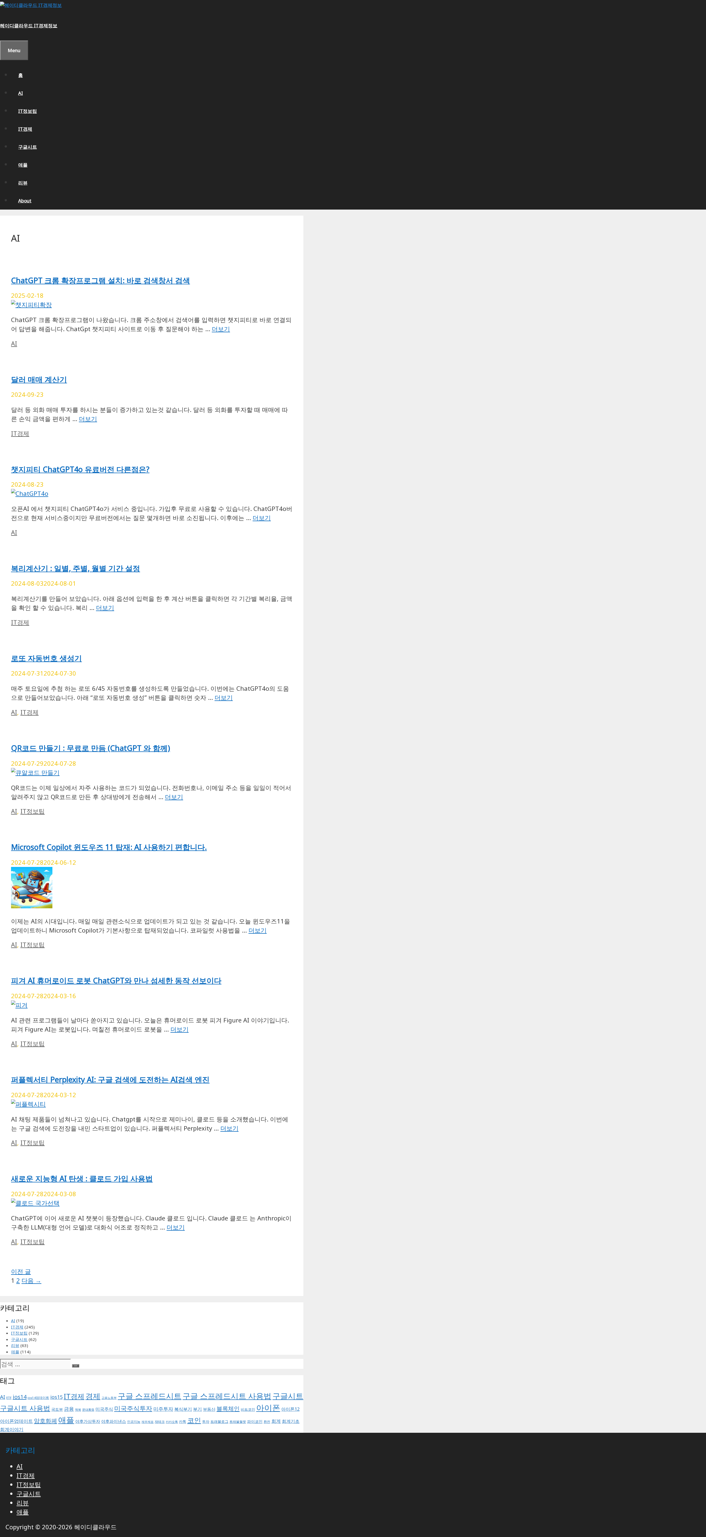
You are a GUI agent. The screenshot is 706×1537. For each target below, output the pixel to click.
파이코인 (255, 1421)
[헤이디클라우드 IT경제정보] (31, 5)
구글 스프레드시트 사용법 (227, 1396)
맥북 (78, 1410)
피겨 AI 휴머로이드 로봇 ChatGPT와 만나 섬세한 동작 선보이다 (116, 980)
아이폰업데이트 (16, 1421)
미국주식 (104, 1409)
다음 (31, 1280)
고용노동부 (109, 1398)
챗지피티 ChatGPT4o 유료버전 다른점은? (80, 469)
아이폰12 (290, 1409)
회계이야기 (11, 1429)
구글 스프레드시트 (149, 1396)
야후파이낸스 (113, 1421)
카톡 (182, 1421)
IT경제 (25, 129)
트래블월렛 (237, 1422)
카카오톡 (172, 1422)
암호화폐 (45, 1420)
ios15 (56, 1397)
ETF (9, 1398)
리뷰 (23, 183)
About (24, 200)
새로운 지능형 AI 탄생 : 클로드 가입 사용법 (82, 1178)
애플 (23, 165)
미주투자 (163, 1408)
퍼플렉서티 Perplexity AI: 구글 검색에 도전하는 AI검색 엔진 (110, 1079)
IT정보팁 (27, 111)
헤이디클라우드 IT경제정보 (28, 25)
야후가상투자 (87, 1421)
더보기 (221, 329)
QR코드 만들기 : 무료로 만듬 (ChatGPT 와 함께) (90, 748)
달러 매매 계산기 (39, 379)
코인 (194, 1420)
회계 (276, 1421)
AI (20, 93)
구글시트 (27, 147)
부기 (197, 1409)
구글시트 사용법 (25, 1408)
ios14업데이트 (38, 1398)
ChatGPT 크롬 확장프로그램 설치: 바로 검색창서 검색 (100, 280)
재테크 (160, 1422)
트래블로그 (219, 1421)
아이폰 (268, 1407)
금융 (69, 1408)
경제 (92, 1396)
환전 (267, 1422)
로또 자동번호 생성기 (46, 658)
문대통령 (88, 1410)
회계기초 (290, 1421)
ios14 (19, 1397)
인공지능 (133, 1422)
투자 (205, 1421)
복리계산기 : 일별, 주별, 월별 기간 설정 (75, 568)
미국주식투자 (133, 1408)
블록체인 (228, 1408)
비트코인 (248, 1409)
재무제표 (147, 1422)
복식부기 (183, 1409)
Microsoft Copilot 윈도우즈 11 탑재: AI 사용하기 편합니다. (109, 847)
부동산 (209, 1409)
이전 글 (21, 1271)
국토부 (57, 1409)
